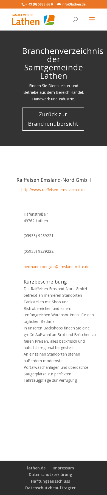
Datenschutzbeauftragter (50, 487)
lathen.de (36, 468)
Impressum (63, 468)
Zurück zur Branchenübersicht (53, 119)
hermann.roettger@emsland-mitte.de (56, 266)
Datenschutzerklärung (50, 474)
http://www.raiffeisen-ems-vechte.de (53, 189)
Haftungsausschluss (50, 481)
